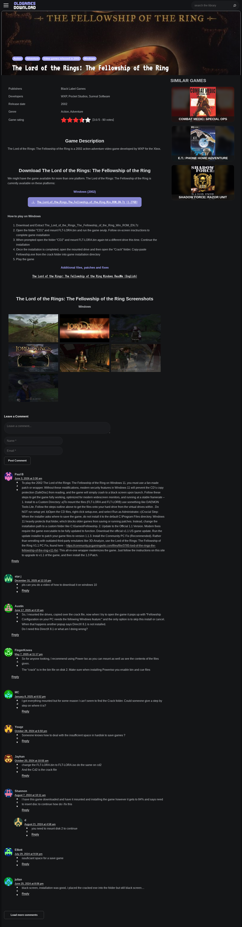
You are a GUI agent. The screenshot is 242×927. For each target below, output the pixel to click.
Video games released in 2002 (61, 58)
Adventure (32, 58)
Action (18, 58)
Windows (89, 58)
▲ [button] (17, 482)
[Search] (235, 5)
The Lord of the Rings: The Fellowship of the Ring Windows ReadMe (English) (84, 276)
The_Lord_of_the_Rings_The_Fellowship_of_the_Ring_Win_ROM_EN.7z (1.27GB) (87, 202)
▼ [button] (17, 489)
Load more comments (24, 915)
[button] (6, 5)
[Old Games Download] (25, 5)
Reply (15, 561)
